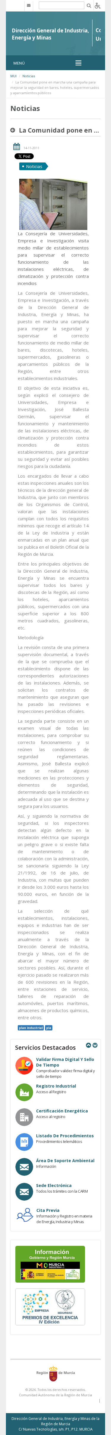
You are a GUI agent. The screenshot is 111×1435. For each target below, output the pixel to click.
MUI (13, 76)
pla (48, 1028)
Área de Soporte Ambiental (65, 1160)
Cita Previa (47, 1210)
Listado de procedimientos (65, 1135)
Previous (88, 1045)
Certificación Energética (62, 1111)
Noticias (28, 76)
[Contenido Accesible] (98, 5)
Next (95, 1045)
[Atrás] (13, 130)
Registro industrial (56, 1086)
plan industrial (31, 1028)
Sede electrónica (54, 1185)
